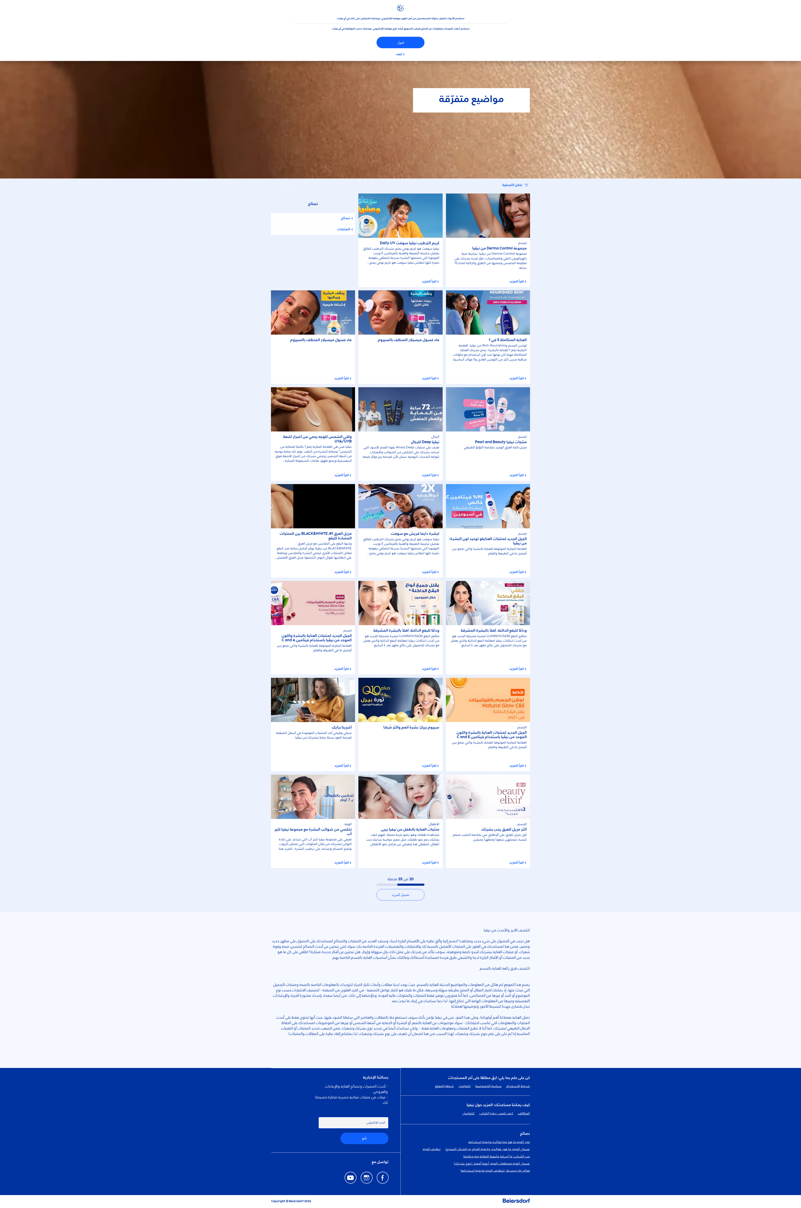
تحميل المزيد (400, 895)
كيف (399, 54)
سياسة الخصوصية (488, 1086)
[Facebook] (383, 1178)
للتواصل (464, 1086)
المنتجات (343, 229)
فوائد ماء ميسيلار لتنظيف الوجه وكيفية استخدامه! (495, 1171)
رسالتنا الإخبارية (375, 1077)
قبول (400, 42)
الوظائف (524, 1113)
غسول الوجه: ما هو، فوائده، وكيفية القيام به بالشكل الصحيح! (487, 1149)
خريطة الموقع (444, 1086)
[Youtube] (350, 1178)
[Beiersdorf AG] (516, 1201)
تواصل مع (380, 1162)
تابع (364, 1138)
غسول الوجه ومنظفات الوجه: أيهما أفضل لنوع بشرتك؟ (492, 1163)
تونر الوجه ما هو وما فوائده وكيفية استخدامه (499, 1142)
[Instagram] (367, 1178)
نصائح (345, 218)
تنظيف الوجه (432, 1149)
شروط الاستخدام (518, 1086)
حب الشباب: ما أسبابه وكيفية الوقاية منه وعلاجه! (496, 1156)
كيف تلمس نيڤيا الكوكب (496, 1113)
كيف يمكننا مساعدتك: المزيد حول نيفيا (498, 1105)
